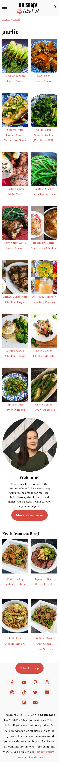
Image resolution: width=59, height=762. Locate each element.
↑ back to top (29, 668)
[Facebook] (12, 682)
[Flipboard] (23, 702)
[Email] (35, 702)
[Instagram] (47, 682)
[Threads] (12, 692)
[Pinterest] (35, 682)
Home (6, 19)
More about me (27, 515)
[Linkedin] (47, 692)
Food (16, 19)
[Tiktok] (23, 692)
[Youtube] (23, 682)
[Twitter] (35, 692)
